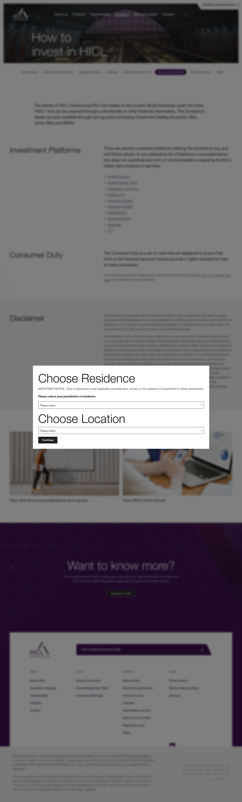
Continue (48, 440)
